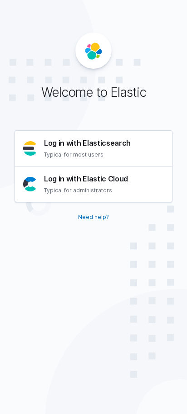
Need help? (93, 217)
